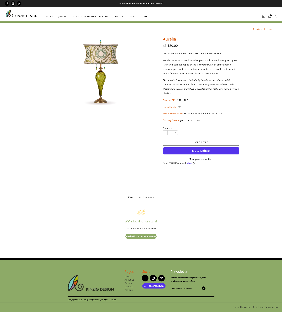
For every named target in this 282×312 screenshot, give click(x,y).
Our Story (119, 16)
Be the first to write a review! (141, 236)
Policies (129, 289)
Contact (145, 16)
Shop (127, 276)
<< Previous (256, 28)
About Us (129, 279)
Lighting (48, 16)
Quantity (167, 128)
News (132, 16)
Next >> (271, 28)
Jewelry (62, 16)
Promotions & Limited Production (90, 16)
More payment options (201, 159)
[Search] (276, 16)
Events (128, 283)
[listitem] (141, 3)
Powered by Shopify (241, 307)
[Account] (263, 16)
